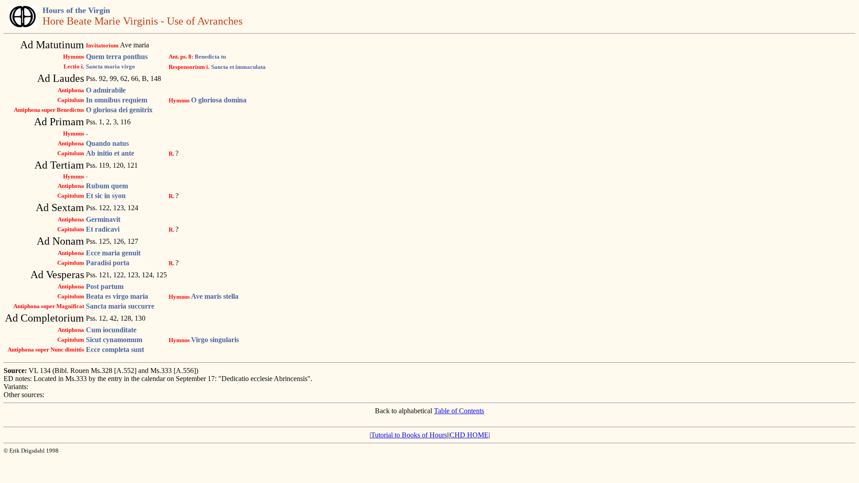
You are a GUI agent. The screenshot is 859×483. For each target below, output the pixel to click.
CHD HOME (469, 435)
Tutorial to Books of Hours (409, 435)
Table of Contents (459, 411)
